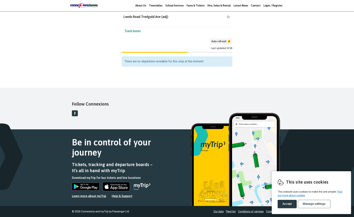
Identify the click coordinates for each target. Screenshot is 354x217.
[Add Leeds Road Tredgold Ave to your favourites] (228, 17)
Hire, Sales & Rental (219, 5)
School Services (174, 5)
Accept (287, 204)
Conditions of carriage (251, 211)
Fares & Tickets (195, 5)
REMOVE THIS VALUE (84, 5)
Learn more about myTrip (89, 196)
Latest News (241, 5)
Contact (256, 5)
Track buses (133, 30)
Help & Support (122, 196)
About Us (140, 5)
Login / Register (272, 5)
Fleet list (231, 211)
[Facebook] (75, 113)
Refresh (200, 41)
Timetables (155, 5)
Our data (219, 211)
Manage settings (314, 204)
